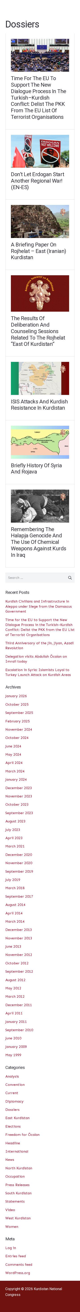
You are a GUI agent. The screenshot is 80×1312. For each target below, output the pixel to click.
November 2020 (18, 863)
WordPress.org (17, 1273)
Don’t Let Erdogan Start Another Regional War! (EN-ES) (37, 180)
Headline (12, 1143)
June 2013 (13, 946)
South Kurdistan (18, 1193)
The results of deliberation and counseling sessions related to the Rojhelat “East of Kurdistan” (38, 331)
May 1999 (13, 1055)
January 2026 (16, 696)
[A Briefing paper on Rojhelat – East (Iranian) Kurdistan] (40, 221)
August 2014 (15, 905)
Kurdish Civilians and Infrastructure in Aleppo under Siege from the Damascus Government (38, 606)
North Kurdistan (18, 1168)
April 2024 (14, 763)
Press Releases (17, 1185)
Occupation (15, 1176)
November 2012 (18, 955)
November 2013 (18, 938)
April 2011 (14, 1013)
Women (11, 1226)
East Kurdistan (17, 1118)
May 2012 (13, 988)
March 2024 (15, 771)
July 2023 (12, 830)
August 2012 (15, 980)
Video (10, 1210)
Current (11, 1093)
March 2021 (15, 846)
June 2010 (13, 1038)
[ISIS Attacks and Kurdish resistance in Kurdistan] (40, 378)
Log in (10, 1248)
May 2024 (13, 754)
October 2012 (17, 963)
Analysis (12, 1076)
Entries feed (15, 1256)
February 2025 (17, 721)
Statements (15, 1201)
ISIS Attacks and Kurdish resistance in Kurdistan (39, 404)
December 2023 (18, 788)
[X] (9, 1302)
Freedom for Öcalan (22, 1135)
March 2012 (15, 996)
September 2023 (19, 813)
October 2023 (17, 804)
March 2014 (15, 921)
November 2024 (18, 729)
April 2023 (14, 838)
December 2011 (18, 1005)
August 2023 (15, 821)
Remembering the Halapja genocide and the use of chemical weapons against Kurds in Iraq (38, 542)
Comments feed (18, 1264)
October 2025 (17, 704)
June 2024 (13, 746)
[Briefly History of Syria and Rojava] (40, 442)
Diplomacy (14, 1101)
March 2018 (15, 888)
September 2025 (19, 713)
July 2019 (12, 880)
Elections (13, 1126)
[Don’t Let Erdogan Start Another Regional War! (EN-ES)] (40, 151)
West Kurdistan (18, 1218)
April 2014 (14, 913)
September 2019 (19, 871)
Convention (15, 1085)
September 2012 (19, 971)
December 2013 (18, 930)
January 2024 (16, 779)
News (9, 1160)
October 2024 (17, 738)
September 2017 (19, 896)
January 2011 (16, 1022)
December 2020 (18, 855)
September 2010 (19, 1030)
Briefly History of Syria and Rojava (36, 468)
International (16, 1151)
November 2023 (18, 796)
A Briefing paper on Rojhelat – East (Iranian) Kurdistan (38, 251)
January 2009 (16, 1047)
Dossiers (12, 1110)
